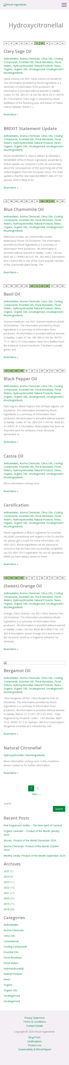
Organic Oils (20, 69)
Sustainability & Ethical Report (34, 1049)
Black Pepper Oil (20, 379)
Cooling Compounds (15, 946)
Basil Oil (12, 294)
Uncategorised (37, 69)
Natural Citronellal (22, 748)
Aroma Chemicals (30, 58)
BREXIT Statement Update (30, 128)
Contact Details (34, 1025)
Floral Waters (11, 963)
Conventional (11, 941)
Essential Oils (26, 62)
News (57, 65)
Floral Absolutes (44, 62)
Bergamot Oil (17, 670)
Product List (34, 1045)
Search (7, 803)
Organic (8, 69)
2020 (6, 898)
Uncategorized (54, 69)
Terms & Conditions (34, 1021)
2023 (6, 882)
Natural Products (43, 65)
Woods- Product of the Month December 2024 (30, 840)
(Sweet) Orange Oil (23, 586)
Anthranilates (11, 58)
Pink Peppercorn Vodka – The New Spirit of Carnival (33, 825)
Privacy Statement (35, 1017)
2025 (6, 871)
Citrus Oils (47, 58)
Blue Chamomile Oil (24, 209)
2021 (6, 893)
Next (36, 794)
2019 (6, 904)
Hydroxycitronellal (23, 65)
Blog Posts (34, 1037)
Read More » (11, 114)
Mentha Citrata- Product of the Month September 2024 (34, 855)
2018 (6, 909)
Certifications (34, 1041)
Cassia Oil (13, 456)
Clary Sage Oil (17, 51)
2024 (6, 876)
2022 (6, 887)
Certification (16, 505)
